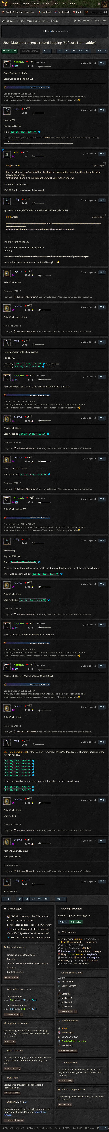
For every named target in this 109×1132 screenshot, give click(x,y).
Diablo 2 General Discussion (19, 12)
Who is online (69, 931)
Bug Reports (63, 12)
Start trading (67, 1080)
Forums (78, 938)
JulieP (88, 948)
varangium (92, 960)
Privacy (90, 1128)
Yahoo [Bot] (67, 963)
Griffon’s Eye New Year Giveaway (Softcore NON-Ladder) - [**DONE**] (46, 933)
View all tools (13, 1093)
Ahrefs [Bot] (92, 938)
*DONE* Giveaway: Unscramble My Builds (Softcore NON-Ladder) (44, 937)
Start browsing (13, 1068)
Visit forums (13, 977)
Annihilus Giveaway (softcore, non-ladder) (32, 929)
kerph (98, 951)
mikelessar (77, 954)
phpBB (79, 1128)
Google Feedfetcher (71, 948)
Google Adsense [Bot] (72, 945)
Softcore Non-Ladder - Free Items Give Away (29, 924)
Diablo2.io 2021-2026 (14, 1128)
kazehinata (84, 951)
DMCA (67, 1128)
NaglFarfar (92, 954)
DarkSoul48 (75, 941)
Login (64, 922)
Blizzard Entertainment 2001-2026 (44, 1128)
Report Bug (66, 1104)
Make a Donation (15, 1120)
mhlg (16, 108)
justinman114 (68, 951)
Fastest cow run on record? (20, 920)
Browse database (68, 1050)
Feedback (46, 12)
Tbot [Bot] (78, 960)
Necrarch (19, 61)
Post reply (11, 50)
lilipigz (64, 954)
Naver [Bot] (67, 957)
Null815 (81, 957)
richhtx (64, 960)
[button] (44, 51)
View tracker (67, 1011)
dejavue (18, 271)
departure (91, 941)
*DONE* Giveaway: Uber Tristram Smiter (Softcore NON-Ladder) (43, 916)
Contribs (80, 12)
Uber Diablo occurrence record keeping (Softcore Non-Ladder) (38, 21)
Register (77, 922)
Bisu (16, 152)
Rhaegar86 (94, 957)
